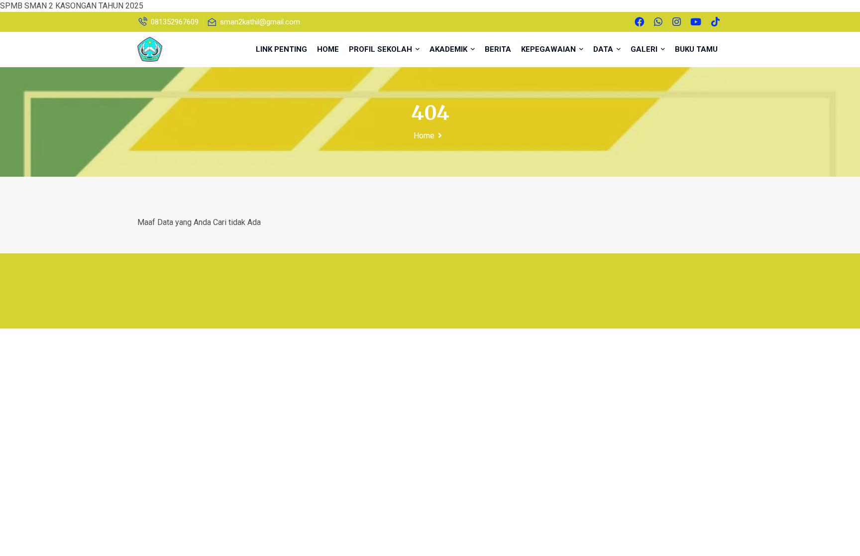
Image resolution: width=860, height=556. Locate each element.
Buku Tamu (696, 49)
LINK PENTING (281, 49)
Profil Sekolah (381, 49)
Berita (498, 49)
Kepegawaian (549, 49)
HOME (328, 49)
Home (424, 135)
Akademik (449, 49)
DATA (604, 49)
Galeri (645, 49)
